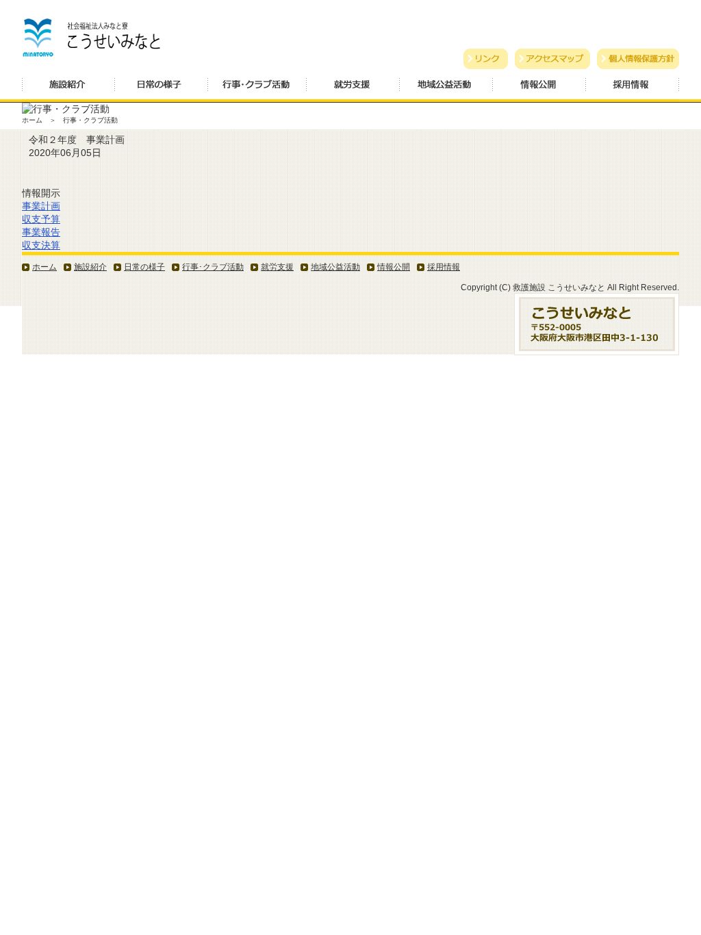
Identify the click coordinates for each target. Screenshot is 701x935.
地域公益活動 (446, 89)
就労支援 (353, 89)
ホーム (44, 267)
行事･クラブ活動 (213, 267)
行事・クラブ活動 (257, 89)
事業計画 (41, 206)
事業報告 (41, 232)
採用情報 (632, 89)
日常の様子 (161, 89)
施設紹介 (68, 89)
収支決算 (41, 245)
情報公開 (539, 89)
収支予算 (41, 219)
